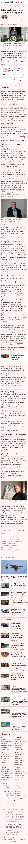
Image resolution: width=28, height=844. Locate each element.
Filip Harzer (18, 681)
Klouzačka (19, 793)
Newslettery (8, 820)
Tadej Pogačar (18, 745)
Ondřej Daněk (19, 649)
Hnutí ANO (3, 543)
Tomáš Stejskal (19, 670)
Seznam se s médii (9, 818)
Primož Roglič (18, 747)
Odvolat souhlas (17, 820)
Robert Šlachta (20, 401)
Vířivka (23, 795)
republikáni (17, 463)
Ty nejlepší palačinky (19, 754)
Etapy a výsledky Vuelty (20, 741)
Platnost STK (18, 779)
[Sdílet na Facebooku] (2, 533)
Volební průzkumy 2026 (6, 741)
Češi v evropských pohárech (13, 788)
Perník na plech (18, 764)
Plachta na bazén (19, 791)
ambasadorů (15, 149)
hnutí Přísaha (11, 401)
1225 (16, 24)
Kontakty (7, 811)
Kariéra (17, 809)
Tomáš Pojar (11, 541)
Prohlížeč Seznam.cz (8, 816)
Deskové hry (7, 803)
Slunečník (14, 793)
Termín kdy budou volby (6, 745)
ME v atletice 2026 (5, 760)
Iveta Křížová (19, 19)
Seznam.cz (19, 2)
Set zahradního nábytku (7, 795)
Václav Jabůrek (19, 659)
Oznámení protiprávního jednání (14, 815)
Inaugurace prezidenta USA (14, 552)
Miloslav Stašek (5, 547)
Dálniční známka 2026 (20, 771)
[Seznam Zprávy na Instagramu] (14, 827)
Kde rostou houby (10, 786)
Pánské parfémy (13, 805)
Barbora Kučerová (7, 19)
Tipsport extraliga (5, 758)
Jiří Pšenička (18, 630)
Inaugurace (4, 91)
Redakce (13, 811)
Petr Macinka (21, 315)
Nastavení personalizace (13, 821)
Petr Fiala (9, 132)
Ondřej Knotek (16, 398)
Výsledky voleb (4, 743)
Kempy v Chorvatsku (6, 769)
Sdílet (10, 24)
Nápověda (23, 809)
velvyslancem (20, 190)
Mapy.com (13, 784)
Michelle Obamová (17, 181)
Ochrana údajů (6, 813)
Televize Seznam (19, 816)
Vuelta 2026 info (18, 739)
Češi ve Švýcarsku (5, 775)
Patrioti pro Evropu (5, 545)
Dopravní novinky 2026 (20, 773)
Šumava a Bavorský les (6, 773)
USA (16, 255)
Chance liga (4, 754)
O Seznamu (11, 809)
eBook (4, 24)
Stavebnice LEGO (6, 801)
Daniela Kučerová (15, 639)
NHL (2, 764)
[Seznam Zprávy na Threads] (17, 827)
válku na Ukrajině (6, 379)
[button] (14, 34)
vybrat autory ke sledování (6, 21)
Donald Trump (15, 539)
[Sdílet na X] (5, 533)
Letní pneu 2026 (18, 769)
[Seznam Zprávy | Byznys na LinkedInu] (21, 827)
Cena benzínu (18, 786)
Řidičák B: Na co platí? (20, 775)
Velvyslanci (14, 545)
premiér (3, 132)
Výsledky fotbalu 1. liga (6, 756)
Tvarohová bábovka (19, 760)
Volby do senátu (5, 747)
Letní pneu (22, 801)
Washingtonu (9, 98)
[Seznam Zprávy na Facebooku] (7, 827)
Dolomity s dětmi (5, 779)
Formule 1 (3, 762)
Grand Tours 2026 (19, 749)
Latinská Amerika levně (6, 777)
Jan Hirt (16, 743)
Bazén (13, 791)
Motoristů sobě (11, 315)
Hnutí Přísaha (11, 543)
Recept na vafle (18, 762)
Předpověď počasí (21, 784)
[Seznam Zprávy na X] (10, 827)
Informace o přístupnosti (18, 813)
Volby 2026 (3, 739)
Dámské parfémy (15, 801)
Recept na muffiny (19, 756)
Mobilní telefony (19, 799)
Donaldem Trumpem (8, 270)
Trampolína (8, 793)
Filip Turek (13, 547)
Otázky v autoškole (19, 777)
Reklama (19, 811)
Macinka (13, 345)
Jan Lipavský (22, 413)
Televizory (12, 803)
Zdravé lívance (18, 758)
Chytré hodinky (19, 803)
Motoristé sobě (19, 541)
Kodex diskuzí (19, 818)
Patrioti (14, 292)
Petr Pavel (20, 129)
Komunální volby (5, 749)
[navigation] (2, 2)
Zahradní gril (17, 795)
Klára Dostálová (6, 398)
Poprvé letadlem (5, 771)
